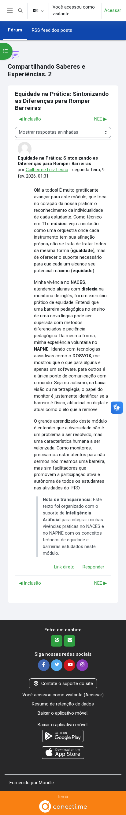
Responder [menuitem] (93, 567)
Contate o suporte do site (67, 683)
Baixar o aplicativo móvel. (63, 713)
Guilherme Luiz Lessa (47, 169)
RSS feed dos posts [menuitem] (52, 30)
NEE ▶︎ (100, 119)
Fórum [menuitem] (15, 30)
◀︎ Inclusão (30, 119)
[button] (20, 10)
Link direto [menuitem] (64, 567)
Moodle (46, 782)
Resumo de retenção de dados (63, 704)
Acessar (112, 10)
